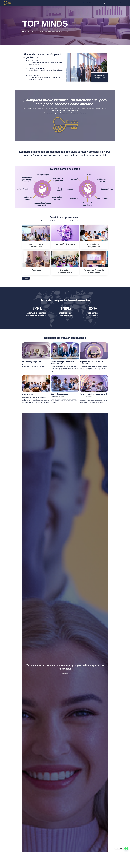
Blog (116, 3)
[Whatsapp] (126, 848)
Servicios (89, 3)
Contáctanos (123, 3)
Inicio (83, 3)
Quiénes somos (108, 3)
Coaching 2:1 (98, 3)
